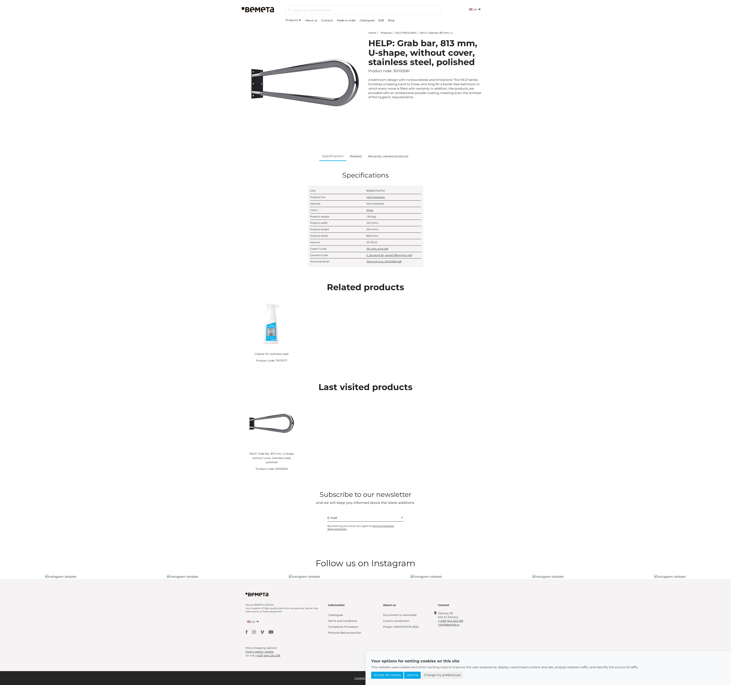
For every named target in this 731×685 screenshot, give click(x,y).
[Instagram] (254, 632)
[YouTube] (271, 632)
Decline (412, 675)
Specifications (332, 156)
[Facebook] (247, 632)
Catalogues (367, 20)
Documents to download (399, 615)
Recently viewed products (388, 156)
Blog (391, 20)
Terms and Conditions (342, 621)
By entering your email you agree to (360, 527)
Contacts (327, 20)
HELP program (375, 197)
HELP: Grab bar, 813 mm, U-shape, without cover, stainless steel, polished (271, 458)
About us (311, 20)
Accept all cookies (387, 675)
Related (356, 156)
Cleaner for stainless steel (272, 354)
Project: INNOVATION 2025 (401, 626)
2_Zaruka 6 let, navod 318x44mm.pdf (389, 255)
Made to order (346, 20)
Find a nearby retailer (260, 651)
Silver (369, 210)
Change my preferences (442, 675)
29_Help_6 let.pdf (377, 248)
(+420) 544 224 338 (450, 621)
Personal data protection (344, 632)
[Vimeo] (262, 632)
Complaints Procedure (343, 626)
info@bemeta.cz (449, 624)
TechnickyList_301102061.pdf (383, 261)
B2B (381, 20)
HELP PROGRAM (405, 32)
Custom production (396, 621)
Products (292, 20)
